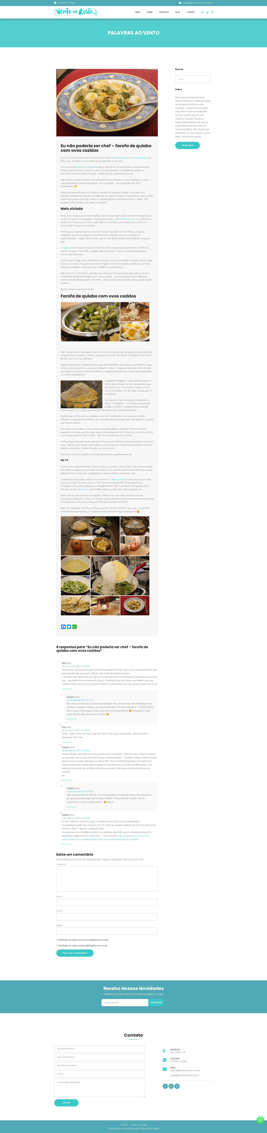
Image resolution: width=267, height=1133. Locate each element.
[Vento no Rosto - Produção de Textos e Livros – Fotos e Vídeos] (77, 11)
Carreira (84, 489)
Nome (59, 897)
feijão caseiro (69, 247)
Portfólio (164, 12)
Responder (67, 689)
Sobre (149, 12)
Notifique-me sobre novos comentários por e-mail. (83, 940)
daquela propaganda (87, 167)
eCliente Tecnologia (149, 1128)
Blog (177, 12)
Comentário (61, 864)
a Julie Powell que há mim (126, 219)
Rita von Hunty (118, 479)
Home (137, 12)
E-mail (59, 911)
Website (59, 925)
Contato (191, 12)
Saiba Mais (187, 145)
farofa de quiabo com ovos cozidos (130, 157)
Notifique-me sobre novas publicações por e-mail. (83, 945)
